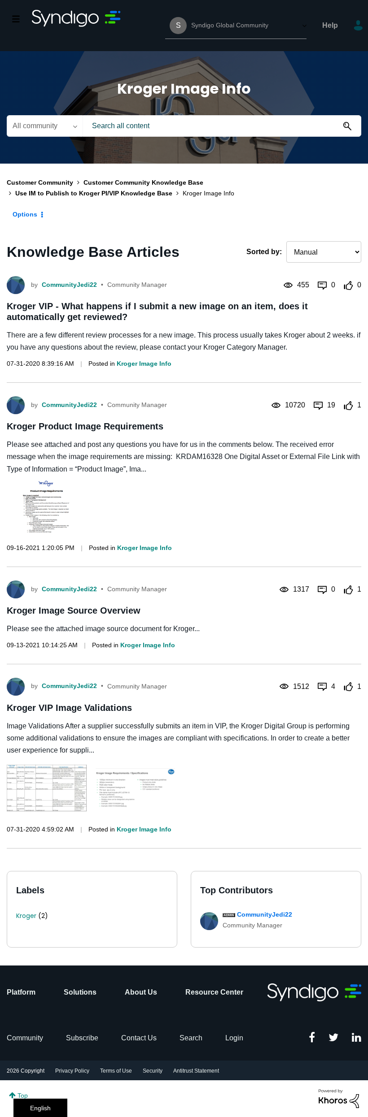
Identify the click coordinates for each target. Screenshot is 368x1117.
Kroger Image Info (144, 363)
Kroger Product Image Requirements (85, 426)
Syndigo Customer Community (77, 25)
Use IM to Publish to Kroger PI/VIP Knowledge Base (93, 193)
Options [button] (25, 214)
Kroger (26, 915)
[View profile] (16, 285)
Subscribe (82, 1038)
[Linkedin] (356, 1038)
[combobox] (222, 126)
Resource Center (214, 992)
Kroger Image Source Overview (73, 610)
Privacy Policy (72, 1071)
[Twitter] (333, 1038)
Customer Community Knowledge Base (143, 182)
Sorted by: (264, 251)
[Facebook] (312, 1038)
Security (152, 1071)
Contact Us (139, 1038)
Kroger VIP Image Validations (69, 708)
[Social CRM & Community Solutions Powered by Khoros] (339, 1098)
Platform (21, 992)
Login (234, 1038)
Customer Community (40, 182)
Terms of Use (116, 1071)
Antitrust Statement (196, 1071)
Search (191, 1038)
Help (330, 25)
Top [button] (23, 1095)
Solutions (80, 992)
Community (25, 1038)
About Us (141, 992)
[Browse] (20, 19)
